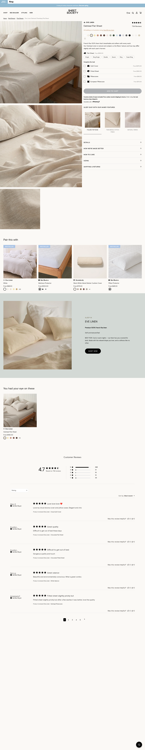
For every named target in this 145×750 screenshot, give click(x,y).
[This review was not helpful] (132, 519)
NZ (129, 13)
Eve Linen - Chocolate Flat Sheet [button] (53, 535)
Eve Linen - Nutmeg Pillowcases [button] (53, 604)
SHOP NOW (93, 351)
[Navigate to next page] (84, 620)
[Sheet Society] (72, 11)
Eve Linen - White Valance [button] (51, 581)
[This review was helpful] (128, 519)
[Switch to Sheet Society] (4, 2)
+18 (19, 438)
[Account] (137, 13)
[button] (113, 142)
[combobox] (19, 490)
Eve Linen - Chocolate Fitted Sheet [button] (54, 558)
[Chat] (139, 745)
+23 (20, 289)
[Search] (133, 13)
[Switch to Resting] (11, 2)
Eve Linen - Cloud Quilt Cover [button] (52, 512)
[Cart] (140, 13)
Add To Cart (112, 91)
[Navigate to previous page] (60, 620)
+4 (89, 289)
